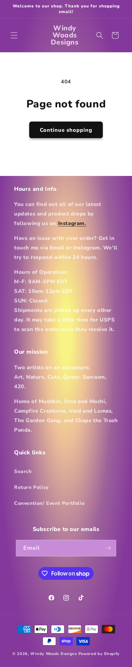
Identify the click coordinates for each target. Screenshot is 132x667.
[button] (14, 35)
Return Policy (31, 487)
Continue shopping (66, 130)
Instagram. (72, 223)
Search (23, 471)
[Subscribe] (108, 548)
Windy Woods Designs (53, 653)
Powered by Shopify (99, 653)
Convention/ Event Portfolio (49, 503)
